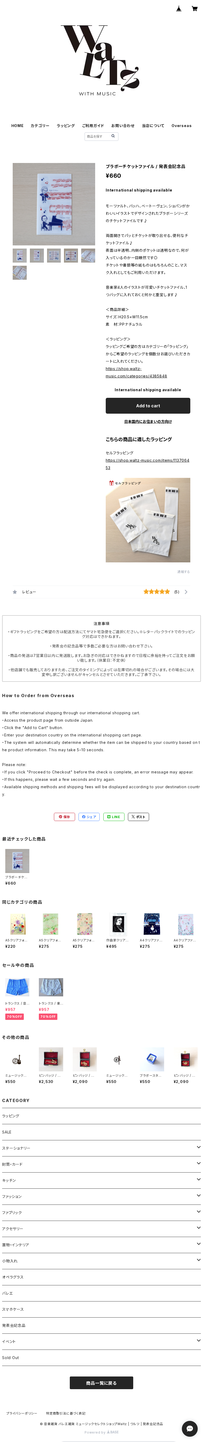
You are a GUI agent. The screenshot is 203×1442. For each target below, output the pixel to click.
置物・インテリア (15, 1245)
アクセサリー (13, 1228)
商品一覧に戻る (101, 1383)
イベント (9, 1341)
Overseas (182, 125)
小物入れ (10, 1261)
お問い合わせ (123, 125)
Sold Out (10, 1357)
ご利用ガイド (93, 125)
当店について (153, 125)
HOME (17, 125)
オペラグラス (13, 1277)
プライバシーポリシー (22, 1413)
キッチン (9, 1180)
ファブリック (12, 1212)
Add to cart (148, 405)
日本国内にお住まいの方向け (148, 421)
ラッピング (66, 125)
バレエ (7, 1293)
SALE (7, 1132)
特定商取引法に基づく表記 (66, 1413)
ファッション (12, 1196)
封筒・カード (12, 1164)
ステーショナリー (16, 1148)
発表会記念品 (14, 1325)
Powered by (96, 1432)
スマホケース (13, 1309)
